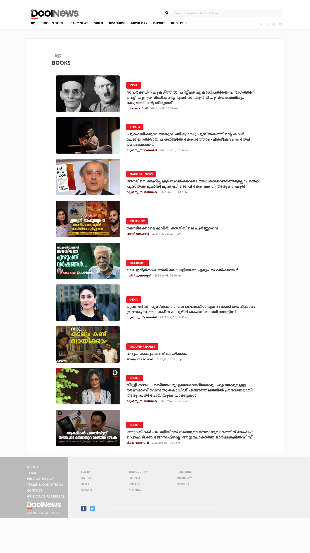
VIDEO (98, 23)
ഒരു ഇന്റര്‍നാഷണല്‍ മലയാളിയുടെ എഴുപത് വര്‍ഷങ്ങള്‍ (182, 270)
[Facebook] (254, 24)
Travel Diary (138, 472)
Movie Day (184, 478)
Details (86, 490)
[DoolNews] (53, 13)
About (33, 467)
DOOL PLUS (179, 23)
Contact (34, 490)
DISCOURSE (117, 23)
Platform (184, 472)
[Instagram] (267, 24)
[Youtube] (280, 24)
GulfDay (135, 490)
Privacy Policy (40, 478)
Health (86, 484)
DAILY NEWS (79, 23)
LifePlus (135, 478)
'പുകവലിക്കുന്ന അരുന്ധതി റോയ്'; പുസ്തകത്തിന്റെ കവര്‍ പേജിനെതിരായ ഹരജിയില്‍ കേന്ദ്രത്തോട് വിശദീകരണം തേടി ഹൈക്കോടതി (188, 139)
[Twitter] (260, 24)
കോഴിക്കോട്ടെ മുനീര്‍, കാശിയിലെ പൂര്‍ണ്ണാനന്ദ (172, 228)
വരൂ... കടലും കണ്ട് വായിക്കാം (156, 354)
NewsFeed (184, 484)
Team (31, 473)
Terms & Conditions (45, 484)
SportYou (136, 484)
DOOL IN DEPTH (53, 23)
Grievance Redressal (46, 496)
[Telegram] (274, 24)
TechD (85, 472)
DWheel (86, 478)
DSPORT (159, 23)
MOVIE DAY (139, 23)
